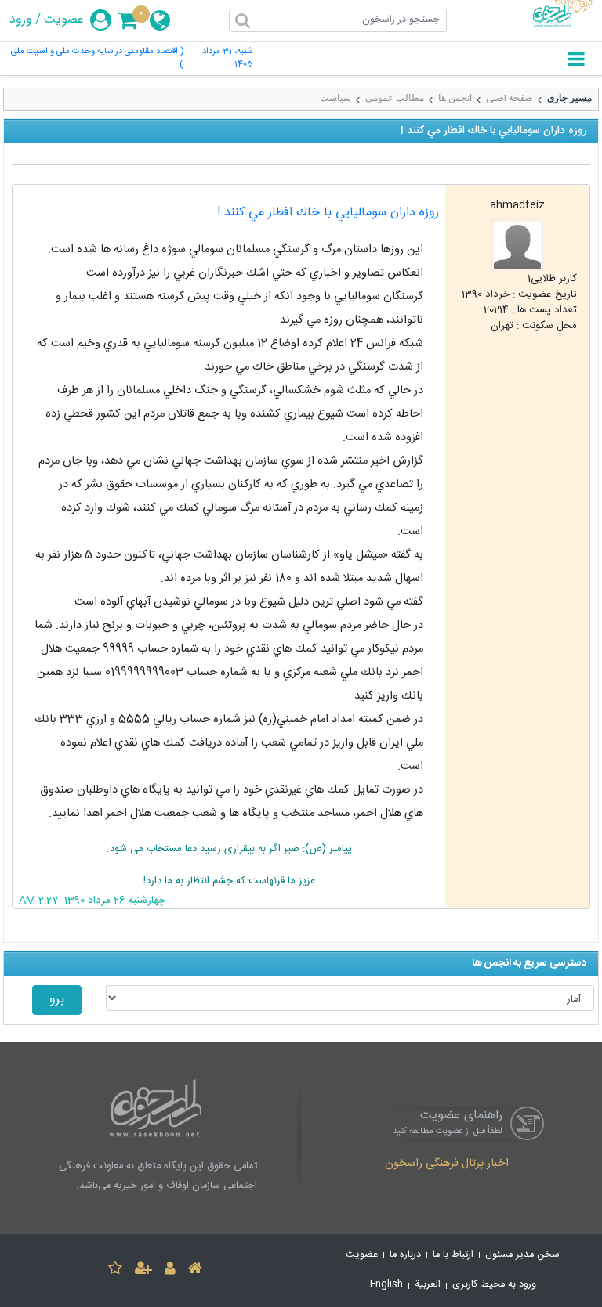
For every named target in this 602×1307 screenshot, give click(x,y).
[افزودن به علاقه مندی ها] (115, 1270)
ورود (20, 20)
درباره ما (405, 1255)
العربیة (428, 1284)
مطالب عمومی (394, 97)
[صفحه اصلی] (195, 1270)
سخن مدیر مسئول (522, 1255)
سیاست (335, 97)
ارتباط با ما (453, 1255)
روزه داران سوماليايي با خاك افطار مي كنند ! (328, 212)
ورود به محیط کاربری (494, 1284)
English (386, 1284)
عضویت (64, 20)
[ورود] (170, 1270)
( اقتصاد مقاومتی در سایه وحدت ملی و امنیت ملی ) (97, 58)
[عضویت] (143, 1270)
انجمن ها (455, 97)
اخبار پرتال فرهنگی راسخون (447, 1164)
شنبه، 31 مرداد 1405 (227, 58)
